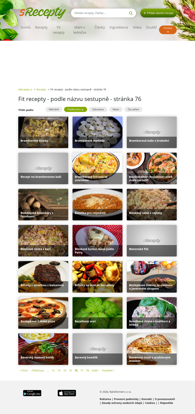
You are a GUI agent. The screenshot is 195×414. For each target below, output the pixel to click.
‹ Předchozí (37, 370)
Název (116, 109)
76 (76, 370)
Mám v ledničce (79, 30)
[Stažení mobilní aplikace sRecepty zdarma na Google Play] (32, 393)
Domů (26, 27)
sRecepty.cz (25, 89)
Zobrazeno (98, 109)
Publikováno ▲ (76, 109)
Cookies (150, 403)
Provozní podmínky (126, 399)
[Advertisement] (97, 62)
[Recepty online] (42, 13)
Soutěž (151, 27)
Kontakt (146, 399)
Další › (95, 370)
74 (64, 370)
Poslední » (108, 370)
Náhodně (54, 109)
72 (53, 370)
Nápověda (166, 403)
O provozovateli (165, 399)
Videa (137, 27)
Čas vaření (133, 109)
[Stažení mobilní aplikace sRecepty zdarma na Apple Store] (66, 393)
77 (81, 370)
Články (99, 27)
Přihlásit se (167, 30)
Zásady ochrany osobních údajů (122, 403)
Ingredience (118, 27)
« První (24, 370)
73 (59, 370)
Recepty (41, 27)
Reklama (105, 399)
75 (70, 370)
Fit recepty (59, 30)
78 (87, 370)
